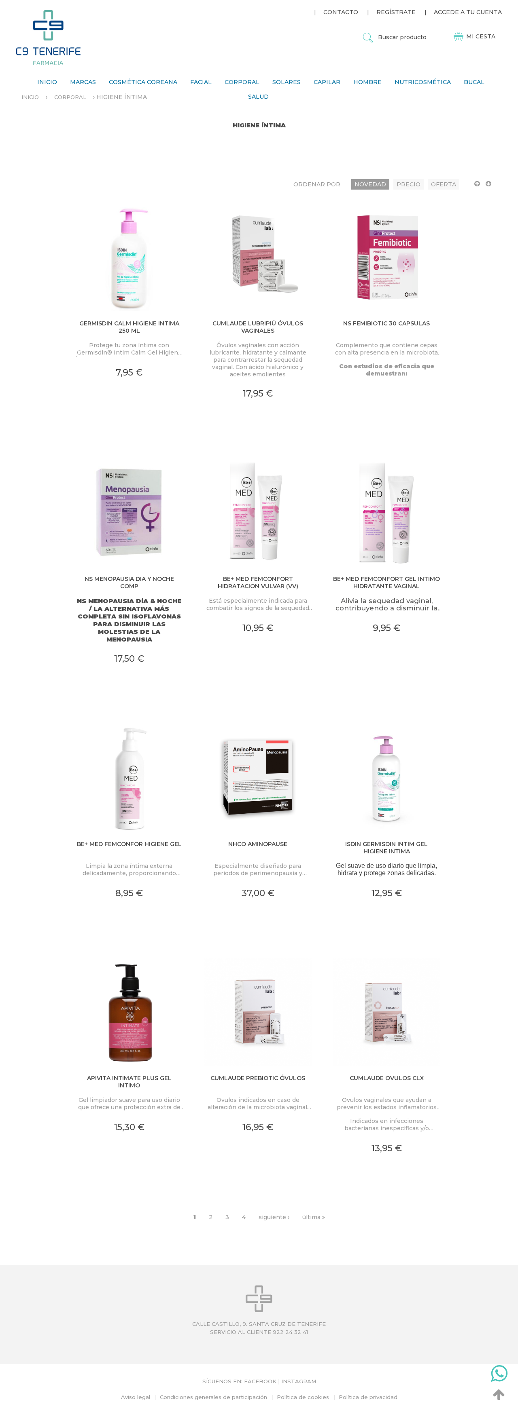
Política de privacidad (368, 1397)
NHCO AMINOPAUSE (257, 844)
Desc (488, 187)
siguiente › (274, 1217)
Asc (477, 187)
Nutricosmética (423, 82)
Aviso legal (135, 1397)
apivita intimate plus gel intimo (129, 1081)
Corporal (242, 82)
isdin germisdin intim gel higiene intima (386, 847)
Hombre (367, 82)
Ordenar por (316, 184)
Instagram (298, 1381)
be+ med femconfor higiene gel (129, 844)
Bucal (474, 82)
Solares (286, 82)
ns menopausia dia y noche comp (129, 582)
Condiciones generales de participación (213, 1397)
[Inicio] (48, 37)
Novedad (370, 184)
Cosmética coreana (143, 82)
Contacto (340, 12)
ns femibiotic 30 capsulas (386, 323)
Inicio (47, 82)
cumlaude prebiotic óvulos (257, 1078)
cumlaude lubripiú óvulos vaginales (257, 327)
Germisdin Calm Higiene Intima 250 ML (129, 327)
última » (313, 1217)
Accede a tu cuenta (468, 12)
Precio (408, 184)
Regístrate (396, 12)
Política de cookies (303, 1397)
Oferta (443, 184)
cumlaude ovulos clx (387, 1078)
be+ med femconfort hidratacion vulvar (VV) (258, 582)
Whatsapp (499, 1375)
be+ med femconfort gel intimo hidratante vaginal (386, 582)
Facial (201, 82)
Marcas (83, 82)
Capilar (327, 82)
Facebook (260, 1381)
